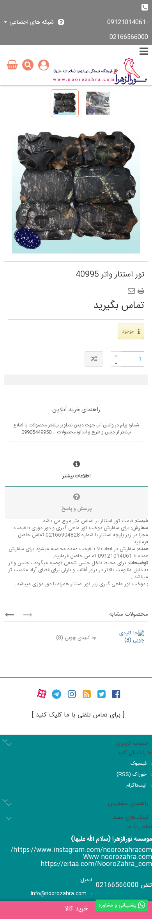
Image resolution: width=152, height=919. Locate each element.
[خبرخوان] (87, 694)
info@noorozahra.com (59, 893)
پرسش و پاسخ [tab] (76, 509)
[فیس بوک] (116, 694)
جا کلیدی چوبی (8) (76, 638)
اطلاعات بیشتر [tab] (76, 476)
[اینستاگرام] (72, 694)
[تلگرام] (56, 694)
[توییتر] (101, 694)
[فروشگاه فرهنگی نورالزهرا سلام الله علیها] (100, 71)
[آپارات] (41, 694)
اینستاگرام (136, 785)
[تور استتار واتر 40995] (65, 103)
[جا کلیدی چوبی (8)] (124, 637)
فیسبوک (139, 763)
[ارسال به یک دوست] (133, 288)
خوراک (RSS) (132, 774)
